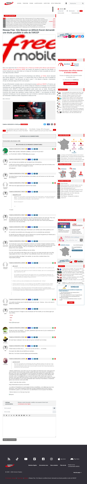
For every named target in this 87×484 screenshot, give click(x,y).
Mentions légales (32, 465)
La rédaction (24, 124)
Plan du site (63, 465)
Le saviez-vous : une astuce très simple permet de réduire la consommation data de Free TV (73, 101)
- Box (10, 320)
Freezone (61, 8)
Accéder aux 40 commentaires (29, 136)
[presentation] (4, 415)
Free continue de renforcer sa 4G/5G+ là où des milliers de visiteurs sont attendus (24, 25)
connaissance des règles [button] (24, 404)
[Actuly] (61, 239)
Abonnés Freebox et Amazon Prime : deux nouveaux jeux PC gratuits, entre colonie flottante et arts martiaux (73, 96)
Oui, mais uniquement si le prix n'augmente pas (71, 294)
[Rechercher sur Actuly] (81, 240)
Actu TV (61, 266)
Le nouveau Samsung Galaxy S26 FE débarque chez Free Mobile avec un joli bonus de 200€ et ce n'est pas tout (73, 110)
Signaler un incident (77, 250)
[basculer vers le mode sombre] (66, 3)
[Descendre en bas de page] (35, 149)
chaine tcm (63, 197)
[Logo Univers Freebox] (8, 3)
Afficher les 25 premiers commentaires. (30, 144)
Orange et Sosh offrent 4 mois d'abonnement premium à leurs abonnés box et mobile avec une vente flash (73, 99)
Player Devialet (64, 183)
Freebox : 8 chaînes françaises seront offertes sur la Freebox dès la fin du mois (72, 277)
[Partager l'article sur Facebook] (48, 124)
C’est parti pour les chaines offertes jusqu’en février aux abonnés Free (72, 275)
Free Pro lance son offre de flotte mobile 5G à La (72, 161)
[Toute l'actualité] (52, 15)
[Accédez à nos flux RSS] (9, 459)
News (54, 18)
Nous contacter (54, 465)
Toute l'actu (20, 478)
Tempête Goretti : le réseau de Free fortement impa (72, 156)
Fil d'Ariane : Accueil (10, 478)
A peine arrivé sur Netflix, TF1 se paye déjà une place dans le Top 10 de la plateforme (72, 269)
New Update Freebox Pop (67, 194)
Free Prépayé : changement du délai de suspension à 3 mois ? (70, 197)
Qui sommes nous (43, 465)
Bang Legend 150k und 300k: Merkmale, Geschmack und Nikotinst (70, 193)
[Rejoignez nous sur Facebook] (43, 459)
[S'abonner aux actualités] (54, 124)
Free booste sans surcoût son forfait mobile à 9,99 (72, 159)
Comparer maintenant (70, 83)
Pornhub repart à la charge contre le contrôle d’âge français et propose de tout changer (26, 24)
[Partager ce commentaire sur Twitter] (32, 149)
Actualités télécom (52, 21)
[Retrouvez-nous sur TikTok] (17, 459)
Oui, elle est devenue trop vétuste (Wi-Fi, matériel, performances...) (69, 293)
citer (29, 149)
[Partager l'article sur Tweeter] (45, 124)
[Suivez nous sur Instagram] (52, 459)
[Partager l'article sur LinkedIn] (52, 124)
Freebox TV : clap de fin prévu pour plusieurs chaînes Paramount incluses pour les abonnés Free (72, 283)
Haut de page (76, 472)
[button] (4, 415)
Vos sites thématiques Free (67, 220)
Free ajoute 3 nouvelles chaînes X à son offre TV (73, 279)
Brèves (54, 22)
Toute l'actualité (10, 15)
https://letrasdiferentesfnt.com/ (68, 188)
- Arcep (11, 315)
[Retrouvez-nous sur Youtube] (26, 459)
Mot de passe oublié (75, 12)
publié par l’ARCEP (41, 84)
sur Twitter (43, 76)
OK (81, 10)
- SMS (10, 317)
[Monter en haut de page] (37, 149)
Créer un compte (61, 12)
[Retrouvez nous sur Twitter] (34, 459)
